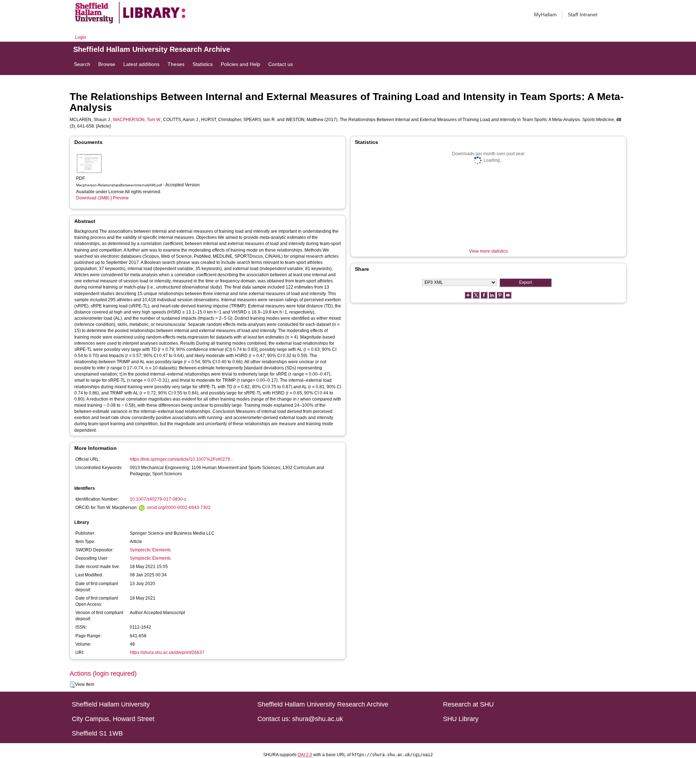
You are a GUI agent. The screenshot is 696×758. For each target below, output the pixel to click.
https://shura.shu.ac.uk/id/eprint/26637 (167, 652)
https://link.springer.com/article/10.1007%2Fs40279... (181, 459)
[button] (72, 684)
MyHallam (545, 14)
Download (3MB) (92, 197)
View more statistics (488, 251)
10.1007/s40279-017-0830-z (158, 499)
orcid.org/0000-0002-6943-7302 (179, 507)
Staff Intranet (582, 14)
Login (80, 37)
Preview (121, 197)
